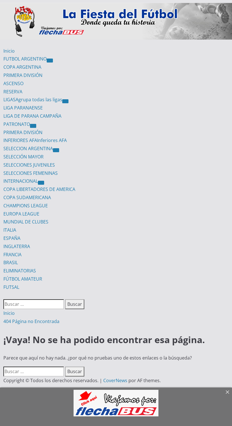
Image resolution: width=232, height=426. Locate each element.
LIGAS (32, 99)
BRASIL (10, 262)
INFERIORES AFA (35, 140)
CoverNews (115, 380)
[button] (5, 295)
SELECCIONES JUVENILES (29, 165)
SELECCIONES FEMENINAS (30, 173)
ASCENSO (13, 83)
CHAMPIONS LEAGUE (25, 206)
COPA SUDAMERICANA (27, 197)
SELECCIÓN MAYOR (23, 157)
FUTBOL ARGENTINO (25, 59)
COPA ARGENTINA (22, 67)
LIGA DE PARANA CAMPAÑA (32, 116)
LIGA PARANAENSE (23, 108)
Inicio (9, 51)
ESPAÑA (11, 238)
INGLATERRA (16, 246)
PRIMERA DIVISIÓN (22, 75)
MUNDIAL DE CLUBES (25, 222)
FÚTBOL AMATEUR (22, 279)
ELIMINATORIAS (19, 271)
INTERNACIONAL (20, 181)
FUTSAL (11, 287)
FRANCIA (12, 254)
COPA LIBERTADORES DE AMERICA (39, 189)
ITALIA (9, 230)
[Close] (227, 392)
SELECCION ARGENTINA (28, 148)
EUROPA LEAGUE (21, 214)
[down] (50, 61)
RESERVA (12, 92)
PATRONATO (16, 124)
